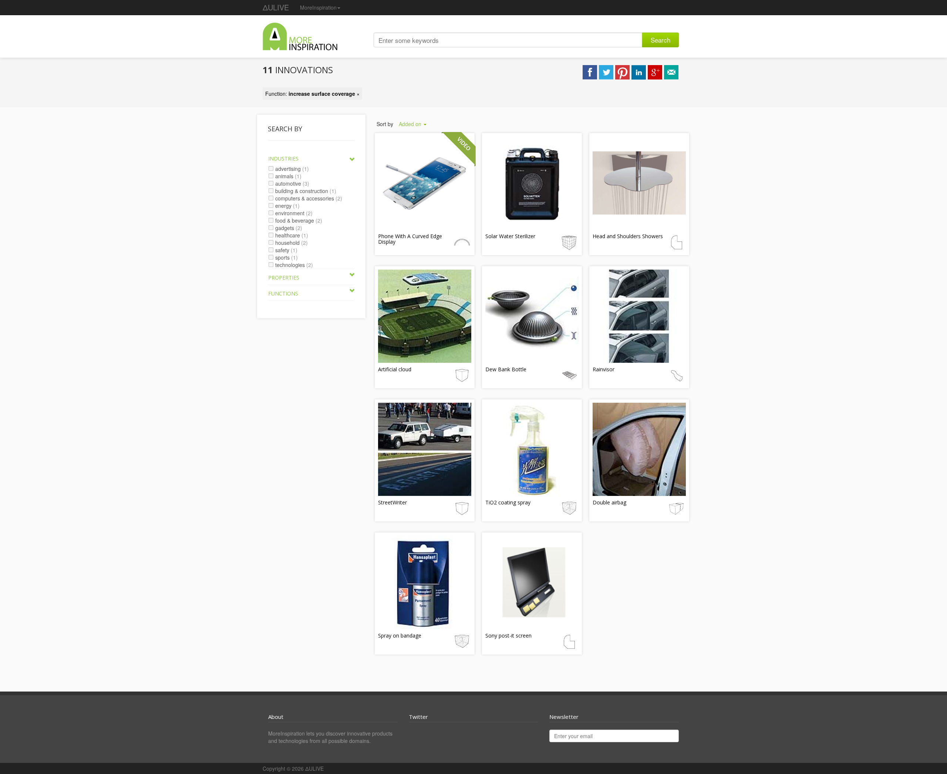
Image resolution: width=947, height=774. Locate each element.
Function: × (312, 93)
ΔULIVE (276, 7)
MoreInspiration (318, 7)
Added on (411, 124)
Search (660, 39)
